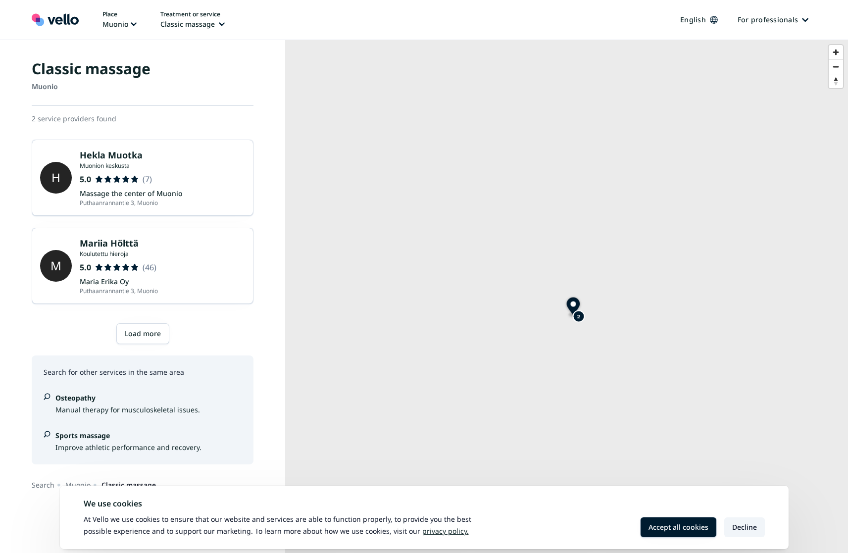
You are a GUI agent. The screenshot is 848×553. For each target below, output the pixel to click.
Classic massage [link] (128, 485)
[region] (566, 296)
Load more (143, 333)
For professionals (768, 19)
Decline (744, 527)
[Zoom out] (836, 66)
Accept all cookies (678, 527)
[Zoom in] (836, 52)
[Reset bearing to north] (836, 81)
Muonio (78, 485)
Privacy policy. (445, 531)
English (693, 19)
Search (43, 485)
